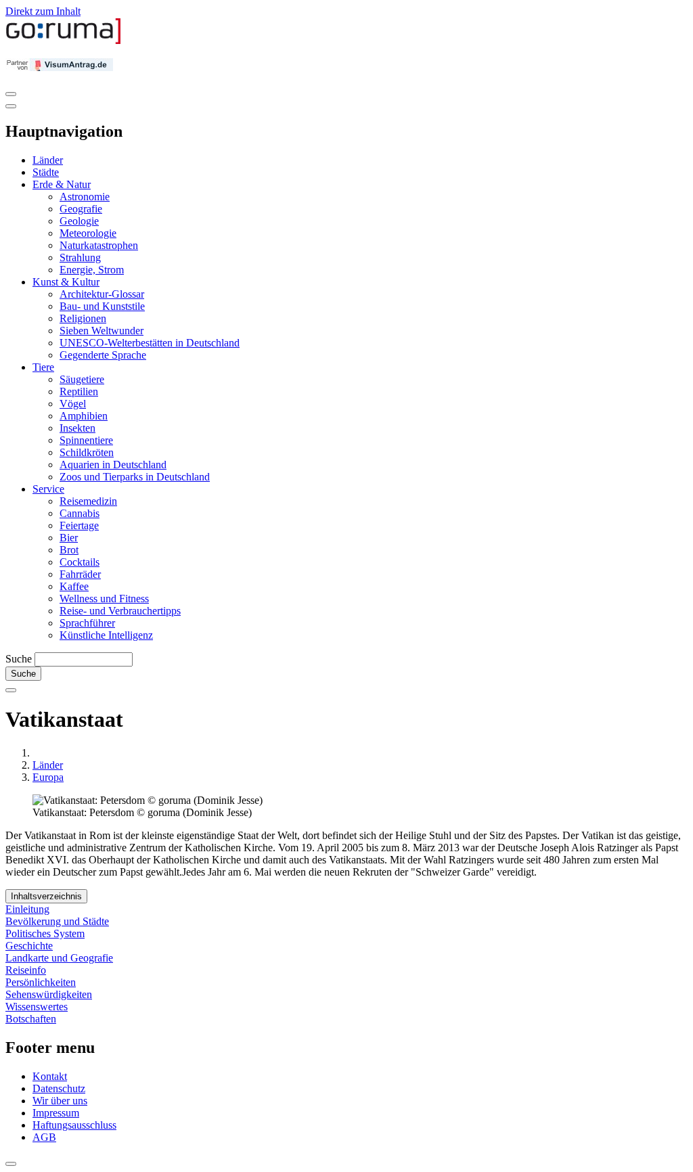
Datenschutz (58, 1088)
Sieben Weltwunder (101, 330)
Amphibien (84, 416)
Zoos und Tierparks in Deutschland (135, 476)
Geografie (81, 209)
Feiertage (79, 525)
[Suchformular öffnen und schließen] (10, 690)
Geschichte (29, 945)
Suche (18, 658)
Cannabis (79, 513)
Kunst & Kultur (65, 282)
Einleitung (27, 909)
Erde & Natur (61, 184)
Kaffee (74, 586)
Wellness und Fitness (104, 598)
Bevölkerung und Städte (57, 921)
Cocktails (79, 562)
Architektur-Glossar (102, 294)
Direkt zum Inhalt (43, 11)
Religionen (83, 318)
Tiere (43, 367)
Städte (45, 172)
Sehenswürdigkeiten (48, 994)
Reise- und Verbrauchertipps (120, 610)
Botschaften (30, 1018)
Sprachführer (87, 623)
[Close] (10, 106)
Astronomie (85, 196)
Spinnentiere (86, 440)
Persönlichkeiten (40, 982)
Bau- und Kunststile (102, 306)
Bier (69, 537)
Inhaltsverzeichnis (46, 896)
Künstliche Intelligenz (106, 635)
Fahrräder (80, 574)
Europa (48, 777)
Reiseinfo (25, 970)
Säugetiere (82, 379)
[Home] (63, 41)
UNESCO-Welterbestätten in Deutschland (150, 342)
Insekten (77, 428)
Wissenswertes (36, 1006)
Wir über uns (59, 1100)
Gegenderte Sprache (103, 355)
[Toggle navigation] (10, 94)
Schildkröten (87, 452)
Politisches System (45, 933)
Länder (47, 160)
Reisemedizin (88, 501)
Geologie (79, 221)
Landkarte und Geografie (59, 958)
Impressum (55, 1113)
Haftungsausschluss (74, 1125)
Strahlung (80, 257)
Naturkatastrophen (99, 245)
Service (48, 489)
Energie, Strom (92, 269)
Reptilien (79, 391)
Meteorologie (88, 233)
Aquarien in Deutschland (113, 464)
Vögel (73, 403)
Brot (69, 550)
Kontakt (49, 1076)
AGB (44, 1137)
